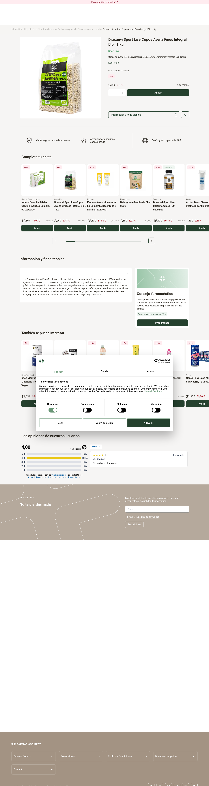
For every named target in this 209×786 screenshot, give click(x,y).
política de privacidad (148, 517)
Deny (60, 422)
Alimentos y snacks (68, 29)
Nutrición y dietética (27, 29)
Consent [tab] (58, 371)
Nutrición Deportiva (48, 29)
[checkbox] (126, 517)
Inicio (14, 29)
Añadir (37, 228)
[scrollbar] (103, 241)
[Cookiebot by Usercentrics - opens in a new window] (156, 361)
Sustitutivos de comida (90, 29)
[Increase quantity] (122, 92)
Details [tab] (104, 371)
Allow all (148, 422)
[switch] (87, 410)
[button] (81, 756)
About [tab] (150, 371)
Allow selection (104, 422)
